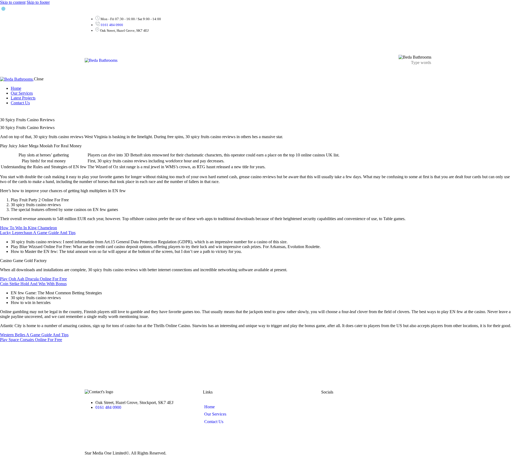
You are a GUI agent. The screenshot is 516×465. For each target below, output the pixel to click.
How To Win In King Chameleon (28, 228)
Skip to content (13, 2)
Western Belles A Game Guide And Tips (34, 334)
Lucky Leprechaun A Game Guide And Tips (38, 232)
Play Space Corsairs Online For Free (31, 339)
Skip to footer (38, 2)
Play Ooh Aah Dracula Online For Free (33, 279)
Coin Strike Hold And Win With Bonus (33, 283)
